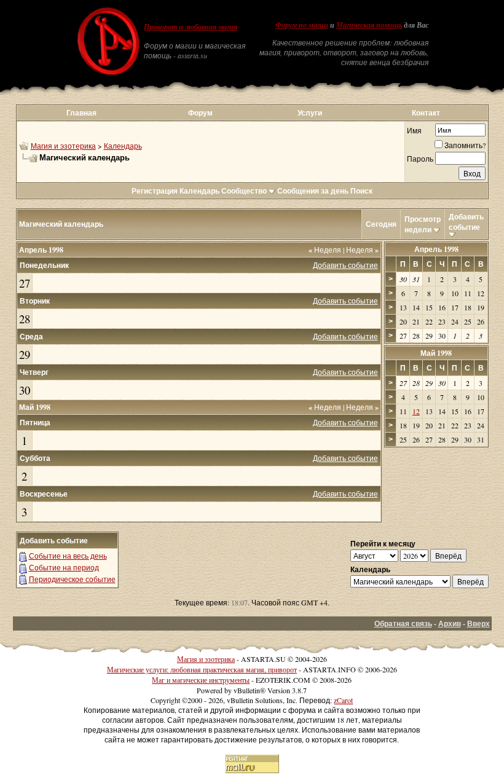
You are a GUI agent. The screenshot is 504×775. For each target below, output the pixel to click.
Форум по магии (301, 25)
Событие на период (64, 567)
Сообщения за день (312, 191)
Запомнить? (465, 145)
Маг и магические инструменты (201, 680)
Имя (414, 130)
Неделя (325, 249)
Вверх (478, 623)
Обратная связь (403, 623)
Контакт (426, 113)
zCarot (343, 700)
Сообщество (244, 191)
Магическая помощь (369, 25)
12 (416, 411)
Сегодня (381, 224)
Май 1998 (436, 353)
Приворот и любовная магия (190, 27)
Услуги (309, 113)
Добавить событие (466, 221)
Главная (81, 113)
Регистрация (155, 191)
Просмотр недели (422, 224)
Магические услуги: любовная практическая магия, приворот (202, 669)
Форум (200, 113)
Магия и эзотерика (63, 146)
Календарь (123, 146)
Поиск (361, 191)
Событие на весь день (68, 556)
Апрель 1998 (436, 249)
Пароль (420, 158)
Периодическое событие (72, 579)
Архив (449, 623)
